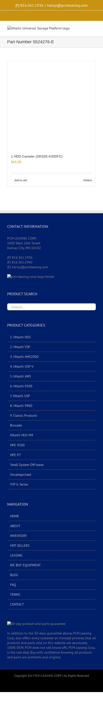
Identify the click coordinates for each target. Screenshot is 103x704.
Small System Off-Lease (27, 465)
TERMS (15, 594)
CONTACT (17, 604)
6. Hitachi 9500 (21, 386)
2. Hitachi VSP (20, 347)
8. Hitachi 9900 (21, 406)
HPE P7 (15, 455)
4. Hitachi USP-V (22, 366)
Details (87, 180)
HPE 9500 (17, 445)
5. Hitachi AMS (20, 376)
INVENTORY (18, 536)
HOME (14, 516)
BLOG (14, 575)
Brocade (16, 425)
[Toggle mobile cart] (85, 29)
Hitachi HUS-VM (21, 435)
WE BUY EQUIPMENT (25, 565)
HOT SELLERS (19, 545)
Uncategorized (20, 474)
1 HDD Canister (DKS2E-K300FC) (37, 156)
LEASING (16, 555)
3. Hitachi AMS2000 (24, 357)
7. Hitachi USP (20, 396)
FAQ (13, 585)
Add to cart (20, 180)
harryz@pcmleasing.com (67, 5)
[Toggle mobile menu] (94, 29)
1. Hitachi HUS (20, 337)
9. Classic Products (23, 415)
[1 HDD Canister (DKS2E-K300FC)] (51, 105)
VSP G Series (19, 484)
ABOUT (15, 526)
